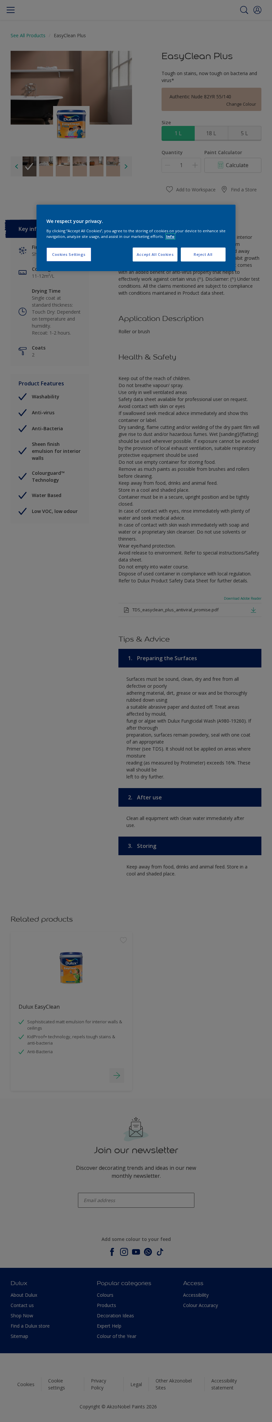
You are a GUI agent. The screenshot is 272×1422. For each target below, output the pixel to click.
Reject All (203, 254)
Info (170, 236)
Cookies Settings (69, 254)
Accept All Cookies (155, 254)
